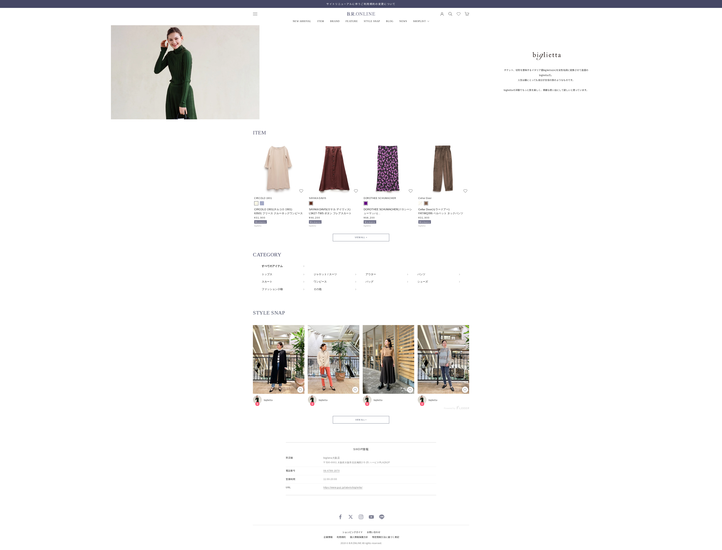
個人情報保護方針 (359, 537)
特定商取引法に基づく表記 (385, 537)
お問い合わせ (373, 532)
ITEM (320, 21)
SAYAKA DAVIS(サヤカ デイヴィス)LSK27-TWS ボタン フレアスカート (330, 211)
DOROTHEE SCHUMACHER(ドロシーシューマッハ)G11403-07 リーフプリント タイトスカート (388, 211)
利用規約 (341, 537)
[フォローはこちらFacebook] (340, 517)
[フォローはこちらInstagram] (361, 517)
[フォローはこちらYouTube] (371, 517)
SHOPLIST (419, 21)
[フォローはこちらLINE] (382, 517)
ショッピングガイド (352, 532)
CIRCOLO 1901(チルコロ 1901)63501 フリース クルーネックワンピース (278, 211)
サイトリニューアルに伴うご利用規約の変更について (360, 4)
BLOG (389, 21)
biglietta (268, 399)
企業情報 (328, 537)
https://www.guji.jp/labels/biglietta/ (343, 487)
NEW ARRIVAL (302, 21)
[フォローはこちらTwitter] (350, 517)
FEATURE (352, 21)
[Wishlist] (458, 14)
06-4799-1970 (331, 470)
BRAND (335, 21)
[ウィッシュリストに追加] (301, 191)
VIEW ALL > (361, 237)
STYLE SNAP (372, 21)
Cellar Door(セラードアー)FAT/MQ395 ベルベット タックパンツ (440, 211)
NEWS (403, 21)
